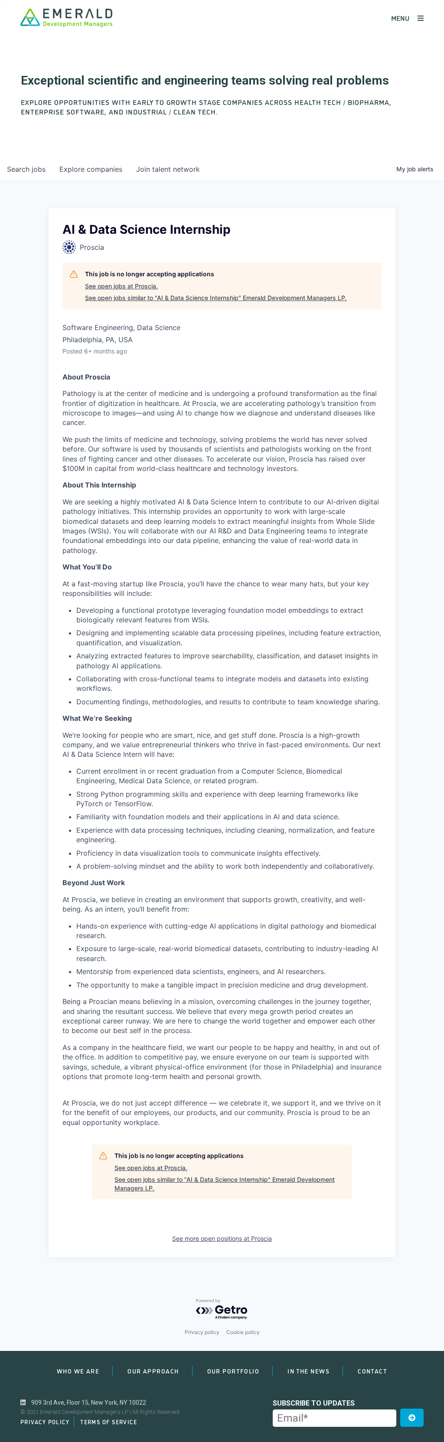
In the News (308, 1371)
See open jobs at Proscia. (121, 286)
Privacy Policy (44, 1422)
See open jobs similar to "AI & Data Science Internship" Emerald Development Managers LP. (216, 297)
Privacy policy (202, 1332)
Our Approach (153, 1371)
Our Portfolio (233, 1371)
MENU (401, 18)
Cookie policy (243, 1332)
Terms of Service (108, 1422)
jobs (26, 169)
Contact (372, 1371)
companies (90, 169)
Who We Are (78, 1371)
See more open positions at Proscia (222, 1238)
